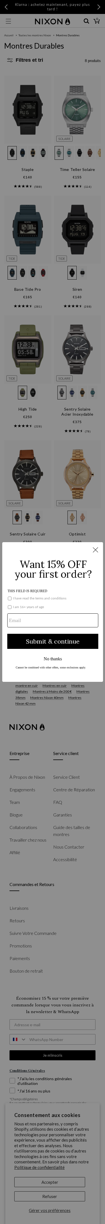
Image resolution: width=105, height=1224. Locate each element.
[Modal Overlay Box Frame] (52, 612)
